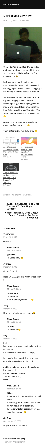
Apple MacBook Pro (21, 67)
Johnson (7, 264)
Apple (7, 195)
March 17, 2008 (10, 21)
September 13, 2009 (12, 421)
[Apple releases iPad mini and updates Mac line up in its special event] (29, 141)
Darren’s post (9, 104)
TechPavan (8, 234)
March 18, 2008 (10, 237)
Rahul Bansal (13, 247)
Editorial (25, 21)
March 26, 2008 (10, 339)
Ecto (10, 110)
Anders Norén (19, 442)
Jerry (5, 306)
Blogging (17, 195)
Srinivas (7, 418)
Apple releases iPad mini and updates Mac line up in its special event (27, 152)
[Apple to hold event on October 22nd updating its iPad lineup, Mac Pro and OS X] (11, 167)
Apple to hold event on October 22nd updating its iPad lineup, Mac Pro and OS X (10, 177)
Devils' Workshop (11, 4)
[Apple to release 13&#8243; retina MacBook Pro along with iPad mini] (11, 141)
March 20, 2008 (10, 309)
